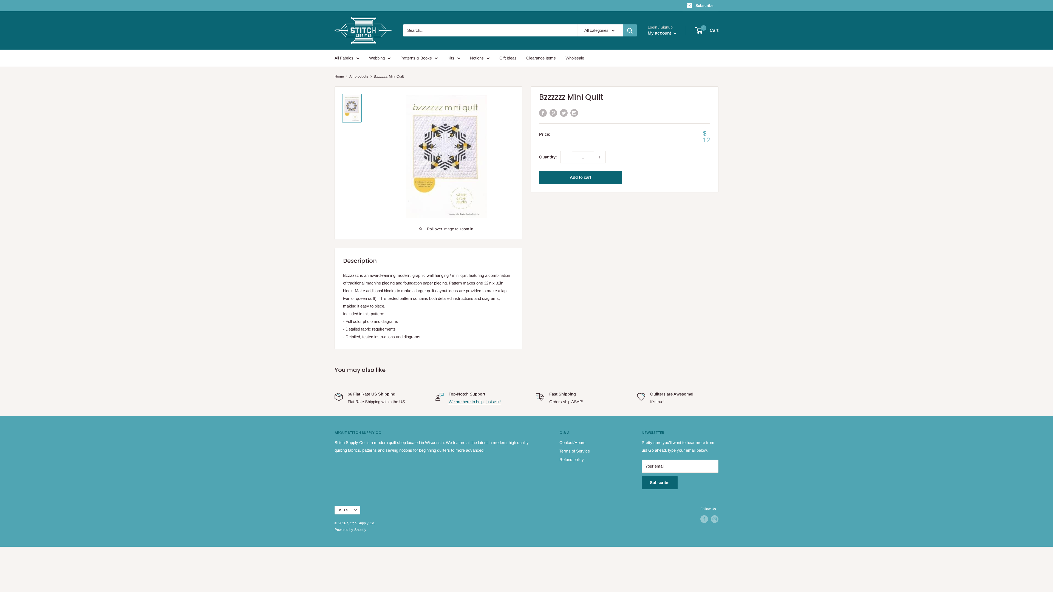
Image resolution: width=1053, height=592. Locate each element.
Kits (451, 58)
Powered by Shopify (350, 530)
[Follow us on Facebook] (704, 519)
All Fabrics (344, 58)
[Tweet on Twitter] (564, 113)
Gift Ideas (508, 58)
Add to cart (580, 177)
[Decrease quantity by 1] (566, 157)
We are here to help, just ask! (475, 401)
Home (339, 76)
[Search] (630, 30)
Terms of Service (574, 451)
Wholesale (574, 58)
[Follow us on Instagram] (714, 519)
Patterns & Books (416, 58)
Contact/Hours (572, 442)
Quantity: (548, 157)
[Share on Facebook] (543, 113)
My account (660, 33)
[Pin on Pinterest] (553, 113)
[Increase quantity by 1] (599, 157)
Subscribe (704, 5)
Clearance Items (541, 58)
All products (358, 76)
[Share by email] (574, 113)
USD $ (343, 510)
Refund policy (571, 459)
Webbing (377, 58)
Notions (477, 58)
